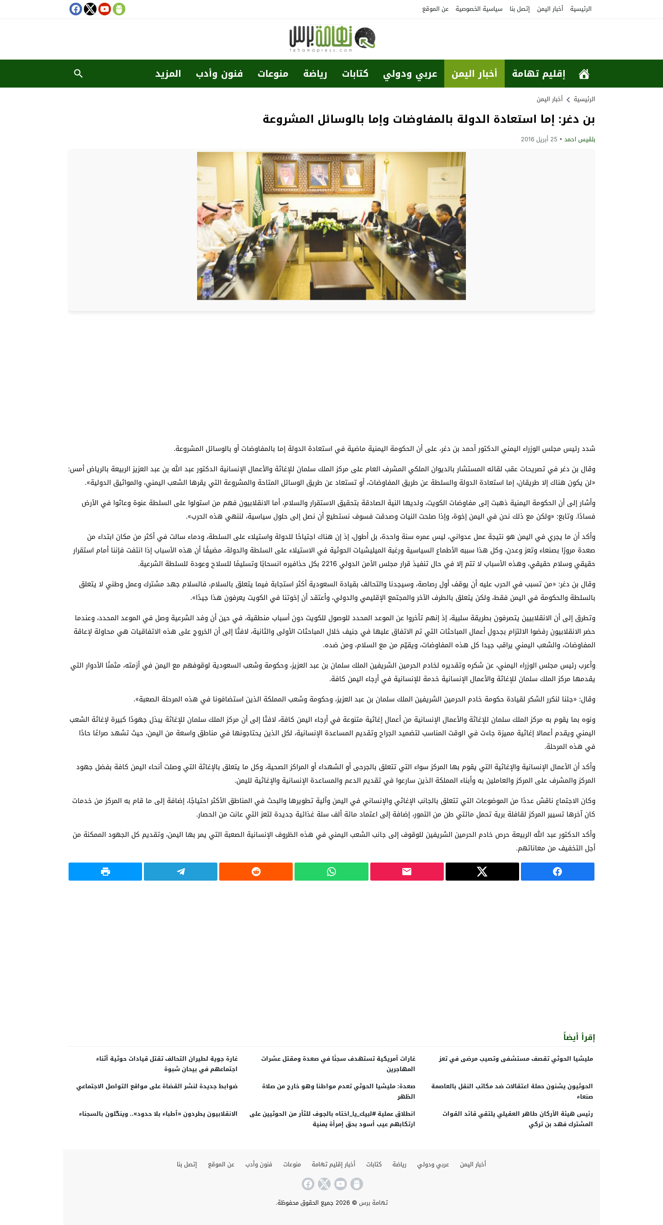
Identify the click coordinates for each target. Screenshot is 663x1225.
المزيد (168, 73)
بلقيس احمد (579, 139)
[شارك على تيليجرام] (180, 871)
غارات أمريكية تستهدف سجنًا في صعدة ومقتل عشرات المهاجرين (338, 1064)
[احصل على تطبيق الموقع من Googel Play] (118, 9)
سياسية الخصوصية (479, 8)
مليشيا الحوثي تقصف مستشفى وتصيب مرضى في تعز (516, 1058)
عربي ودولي (410, 73)
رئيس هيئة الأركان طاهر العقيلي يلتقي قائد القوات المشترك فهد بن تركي (517, 1119)
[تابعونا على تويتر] (89, 9)
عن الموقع (435, 8)
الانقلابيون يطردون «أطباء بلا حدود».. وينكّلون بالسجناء (158, 1113)
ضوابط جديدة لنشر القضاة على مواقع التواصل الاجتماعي (157, 1086)
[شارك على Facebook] (557, 871)
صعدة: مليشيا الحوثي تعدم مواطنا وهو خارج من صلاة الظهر (338, 1091)
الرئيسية (581, 8)
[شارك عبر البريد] (407, 871)
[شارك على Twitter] (482, 871)
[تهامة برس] (331, 40)
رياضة (315, 73)
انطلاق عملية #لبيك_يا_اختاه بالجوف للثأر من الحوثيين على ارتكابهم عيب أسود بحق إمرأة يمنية (332, 1119)
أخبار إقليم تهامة (333, 1164)
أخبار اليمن (550, 8)
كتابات (355, 73)
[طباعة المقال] (105, 871)
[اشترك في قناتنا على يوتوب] (104, 9)
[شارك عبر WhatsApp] (331, 871)
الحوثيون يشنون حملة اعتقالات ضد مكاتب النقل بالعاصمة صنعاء (512, 1091)
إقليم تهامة (539, 73)
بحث (78, 74)
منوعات (273, 73)
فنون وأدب (219, 73)
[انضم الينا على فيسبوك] (75, 9)
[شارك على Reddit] (255, 871)
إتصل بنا (520, 8)
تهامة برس (373, 1202)
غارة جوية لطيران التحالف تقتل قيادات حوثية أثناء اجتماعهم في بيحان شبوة (167, 1064)
